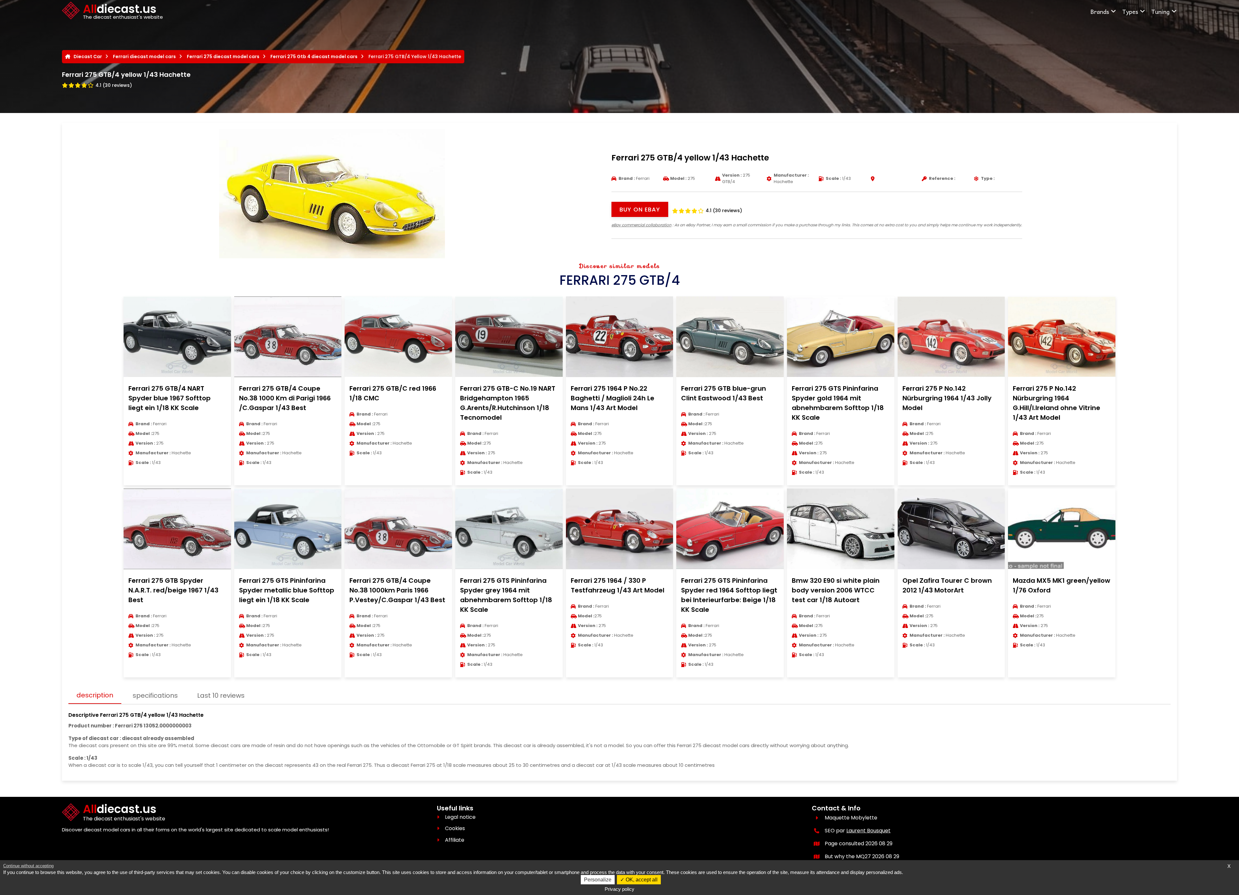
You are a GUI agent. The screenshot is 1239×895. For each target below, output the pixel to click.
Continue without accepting (28, 865)
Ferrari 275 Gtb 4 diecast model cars (314, 56)
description (94, 695)
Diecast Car (88, 56)
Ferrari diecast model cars (144, 56)
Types (1130, 11)
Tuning (1160, 11)
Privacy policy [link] (619, 889)
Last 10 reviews (221, 695)
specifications (155, 695)
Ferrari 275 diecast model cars (223, 56)
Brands (1099, 11)
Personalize (597, 879)
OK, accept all (641, 879)
